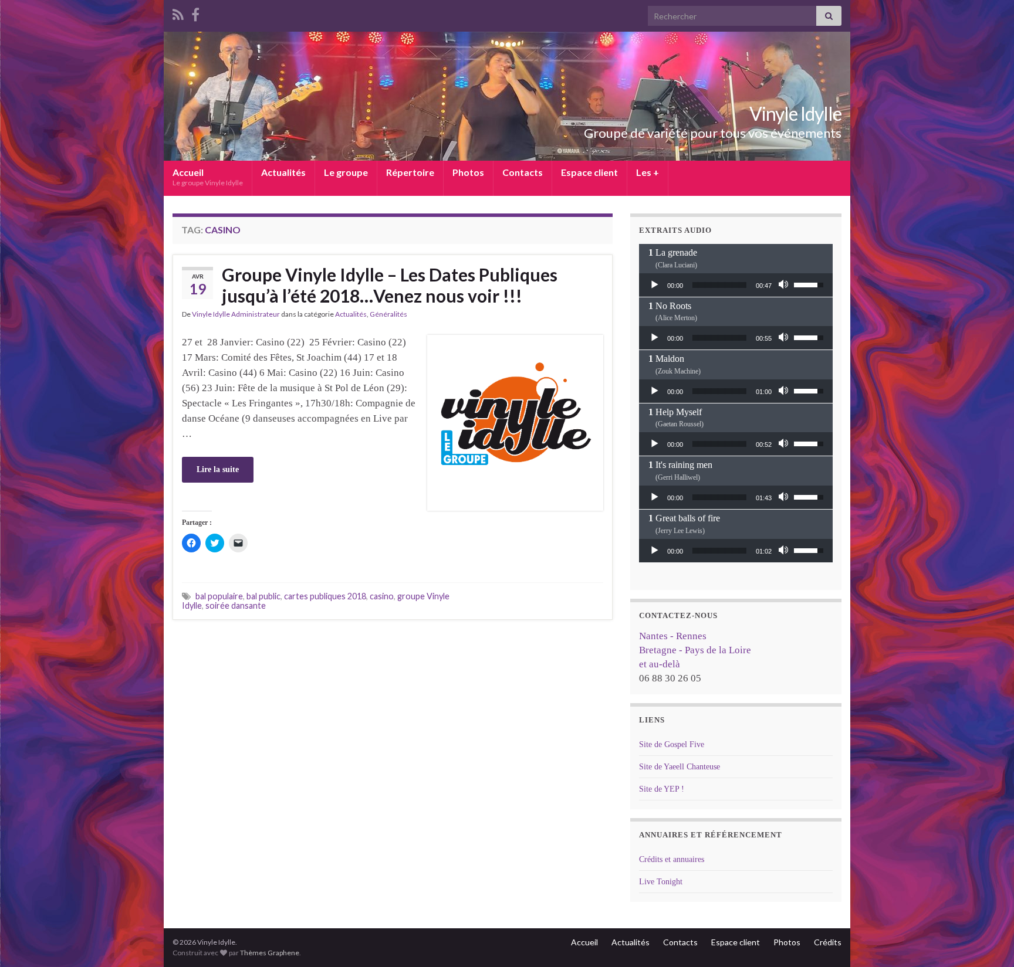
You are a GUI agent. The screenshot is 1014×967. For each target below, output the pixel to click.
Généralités (388, 314)
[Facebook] (195, 12)
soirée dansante (235, 605)
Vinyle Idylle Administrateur (236, 314)
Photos (468, 172)
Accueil (208, 177)
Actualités (283, 172)
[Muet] (784, 285)
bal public (263, 596)
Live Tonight (660, 881)
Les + (647, 172)
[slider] (719, 285)
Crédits (827, 942)
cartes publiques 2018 (325, 596)
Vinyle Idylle (795, 113)
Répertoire (410, 172)
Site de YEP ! (661, 789)
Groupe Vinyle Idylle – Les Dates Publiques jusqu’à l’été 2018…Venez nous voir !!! (389, 285)
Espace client (589, 172)
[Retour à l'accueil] (507, 96)
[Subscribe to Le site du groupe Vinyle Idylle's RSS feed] (178, 12)
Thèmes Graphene (269, 952)
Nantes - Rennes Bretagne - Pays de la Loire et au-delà (695, 650)
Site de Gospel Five (671, 744)
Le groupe (346, 172)
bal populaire (219, 596)
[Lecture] (654, 285)
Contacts (522, 172)
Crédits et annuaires (671, 859)
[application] (736, 285)
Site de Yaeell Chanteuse (679, 766)
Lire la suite (218, 469)
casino (382, 596)
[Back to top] (987, 940)
